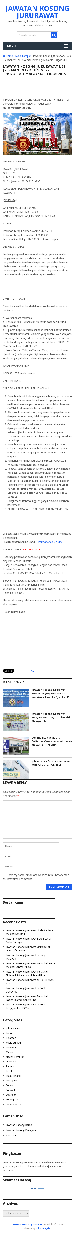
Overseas (11, 1061)
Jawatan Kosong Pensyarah (21, 1130)
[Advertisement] (37, 88)
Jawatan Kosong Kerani (19, 1125)
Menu (11, 46)
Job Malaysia (43, 1228)
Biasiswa (11, 1135)
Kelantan (11, 1038)
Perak (9, 1071)
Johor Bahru (13, 1028)
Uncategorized (14, 1104)
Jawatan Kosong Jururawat (37, 11)
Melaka (10, 1052)
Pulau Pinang (13, 1075)
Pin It (33, 671)
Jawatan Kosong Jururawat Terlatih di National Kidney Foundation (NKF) (27, 973)
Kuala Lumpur (23, 56)
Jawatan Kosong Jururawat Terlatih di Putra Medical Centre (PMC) (30, 965)
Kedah (9, 1033)
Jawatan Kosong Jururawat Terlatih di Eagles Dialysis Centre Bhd (27, 998)
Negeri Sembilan (15, 1056)
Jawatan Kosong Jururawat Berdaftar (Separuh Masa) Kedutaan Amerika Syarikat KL (51, 693)
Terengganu (12, 1099)
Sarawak (11, 1090)
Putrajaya (11, 1080)
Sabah (9, 1085)
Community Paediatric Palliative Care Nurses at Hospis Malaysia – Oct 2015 (52, 741)
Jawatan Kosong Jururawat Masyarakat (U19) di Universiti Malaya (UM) (51, 717)
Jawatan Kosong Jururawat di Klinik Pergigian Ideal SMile (25, 1006)
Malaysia (11, 1047)
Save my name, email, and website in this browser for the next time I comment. (36, 877)
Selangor (11, 1094)
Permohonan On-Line (50, 541)
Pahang (10, 1066)
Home (9, 56)
